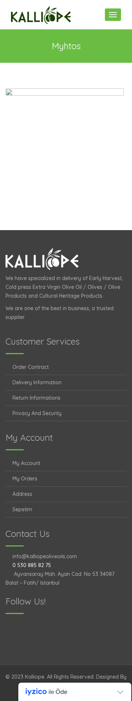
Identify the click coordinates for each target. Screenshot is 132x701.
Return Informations (36, 398)
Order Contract (30, 367)
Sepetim (22, 509)
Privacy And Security (37, 413)
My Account (26, 463)
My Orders (24, 478)
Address (22, 494)
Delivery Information (37, 382)
